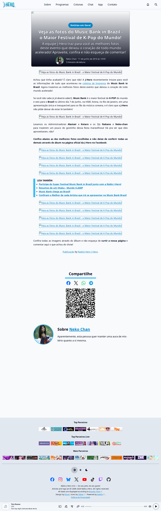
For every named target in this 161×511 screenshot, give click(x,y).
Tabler (81, 494)
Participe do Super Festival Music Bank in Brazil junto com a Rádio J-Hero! (80, 184)
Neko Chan (71, 58)
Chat (90, 4)
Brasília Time (94, 491)
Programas (62, 4)
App (100, 4)
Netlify (100, 494)
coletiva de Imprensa (94, 83)
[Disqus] (80, 382)
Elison (67, 494)
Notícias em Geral (80, 25)
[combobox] (66, 506)
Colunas (78, 4)
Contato (112, 4)
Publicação (68, 251)
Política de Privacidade (80, 497)
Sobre (47, 4)
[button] (148, 5)
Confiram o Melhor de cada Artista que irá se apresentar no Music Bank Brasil (83, 195)
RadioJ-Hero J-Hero (88, 251)
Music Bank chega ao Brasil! (54, 191)
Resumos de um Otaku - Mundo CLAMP (61, 187)
